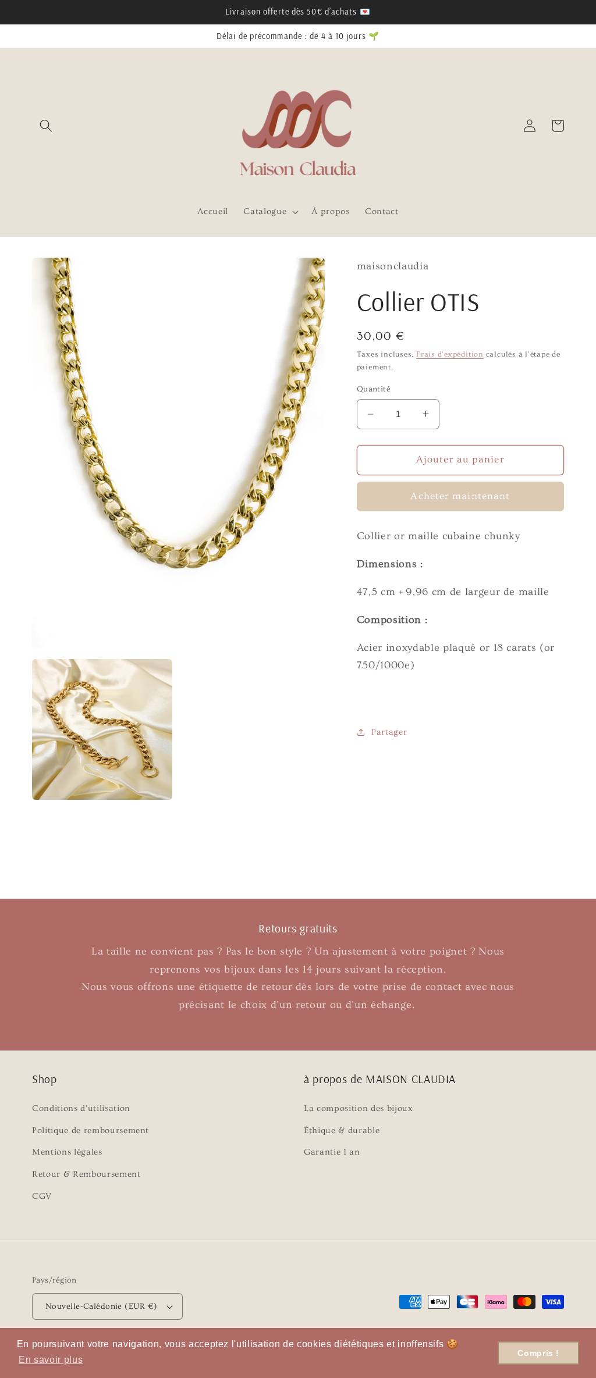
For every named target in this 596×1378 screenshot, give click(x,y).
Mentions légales (67, 1152)
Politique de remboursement (90, 1130)
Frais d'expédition (450, 354)
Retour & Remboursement (86, 1174)
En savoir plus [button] (51, 1360)
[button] (46, 126)
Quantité (374, 389)
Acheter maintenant (460, 496)
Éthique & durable (341, 1130)
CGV (42, 1196)
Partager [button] (389, 732)
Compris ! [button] (538, 1353)
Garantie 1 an (332, 1152)
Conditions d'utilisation (81, 1108)
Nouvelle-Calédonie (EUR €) (101, 1306)
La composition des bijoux (358, 1108)
